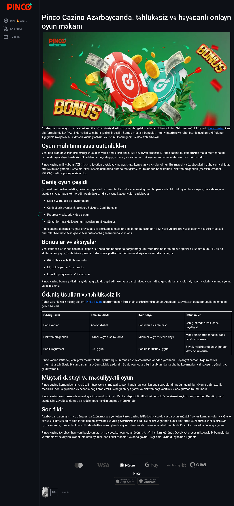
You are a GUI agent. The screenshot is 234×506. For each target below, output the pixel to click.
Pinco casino (216, 128)
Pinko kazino (94, 301)
